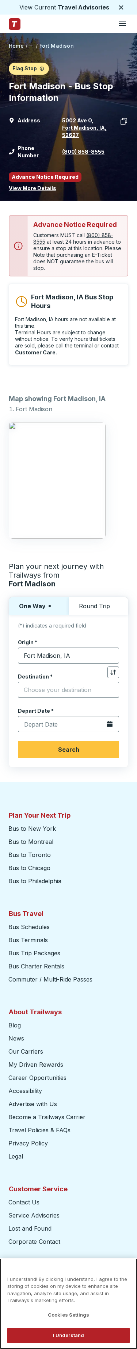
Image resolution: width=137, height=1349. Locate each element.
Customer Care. (36, 352)
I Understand (68, 1335)
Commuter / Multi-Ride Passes (50, 979)
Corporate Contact (34, 1241)
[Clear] (111, 655)
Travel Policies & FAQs (39, 1130)
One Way (32, 606)
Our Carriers (25, 1051)
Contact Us (23, 1202)
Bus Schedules (29, 927)
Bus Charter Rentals (36, 966)
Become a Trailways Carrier (48, 1117)
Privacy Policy (28, 1143)
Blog (14, 1025)
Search (68, 749)
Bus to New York (32, 828)
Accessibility (25, 1090)
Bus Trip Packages (34, 953)
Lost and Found (30, 1228)
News (16, 1038)
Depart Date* (36, 711)
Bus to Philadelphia (34, 881)
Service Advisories (34, 1215)
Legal (15, 1156)
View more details (32, 188)
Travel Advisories (83, 7)
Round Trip (94, 606)
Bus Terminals (28, 940)
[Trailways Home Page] (14, 24)
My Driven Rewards (35, 1064)
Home (16, 46)
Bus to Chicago (29, 868)
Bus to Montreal (30, 841)
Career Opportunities (37, 1077)
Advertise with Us (32, 1104)
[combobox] (68, 656)
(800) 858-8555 (83, 152)
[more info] (41, 68)
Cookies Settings (68, 1315)
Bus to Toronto (29, 854)
